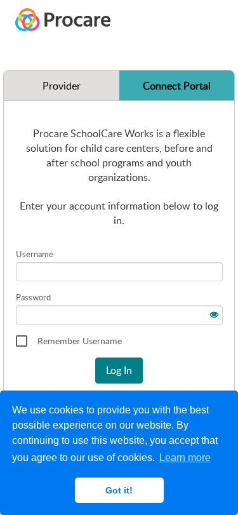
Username (34, 254)
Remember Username (79, 341)
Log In (119, 370)
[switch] (213, 312)
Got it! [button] (119, 490)
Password (33, 297)
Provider (62, 86)
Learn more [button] (185, 457)
